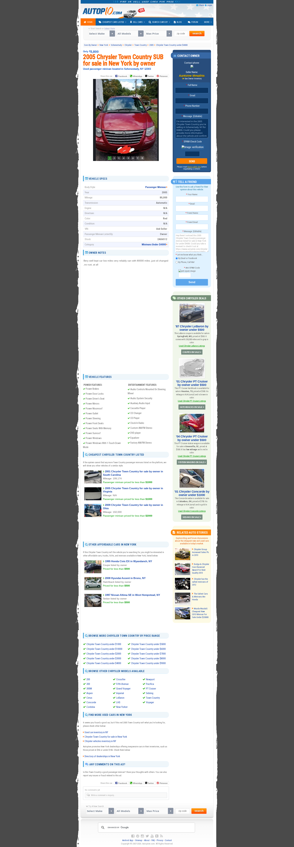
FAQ (153, 840)
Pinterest (164, 76)
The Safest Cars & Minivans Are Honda (200, 596)
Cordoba (90, 706)
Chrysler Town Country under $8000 (148, 658)
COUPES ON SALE (191, 352)
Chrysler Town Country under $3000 (103, 658)
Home (90, 22)
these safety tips (194, 167)
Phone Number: (192, 105)
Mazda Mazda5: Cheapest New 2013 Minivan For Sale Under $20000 (200, 612)
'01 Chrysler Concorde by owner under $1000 (191, 493)
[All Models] (130, 33)
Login (209, 5)
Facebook (122, 76)
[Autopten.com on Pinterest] (137, 836)
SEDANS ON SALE (191, 517)
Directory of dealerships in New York (102, 756)
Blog (179, 22)
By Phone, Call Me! (186, 262)
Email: (192, 95)
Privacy (160, 840)
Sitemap (138, 840)
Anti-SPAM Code (192, 267)
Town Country (153, 697)
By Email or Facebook (187, 258)
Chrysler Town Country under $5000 (148, 644)
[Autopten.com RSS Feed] (161, 836)
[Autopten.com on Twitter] (147, 836)
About (147, 840)
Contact (168, 840)
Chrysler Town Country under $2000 (103, 653)
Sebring (149, 693)
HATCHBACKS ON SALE (191, 407)
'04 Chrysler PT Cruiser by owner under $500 (192, 438)
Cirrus (89, 697)
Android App (127, 840)
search (196, 33)
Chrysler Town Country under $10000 (104, 648)
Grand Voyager (123, 688)
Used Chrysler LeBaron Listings (192, 346)
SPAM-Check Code (192, 141)
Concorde (91, 702)
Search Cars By (160, 22)
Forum (194, 22)
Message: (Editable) (192, 116)
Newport (150, 679)
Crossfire (120, 679)
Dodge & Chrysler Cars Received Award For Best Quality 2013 (200, 568)
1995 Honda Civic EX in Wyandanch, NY (128, 561)
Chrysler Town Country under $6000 (148, 648)
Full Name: (192, 85)
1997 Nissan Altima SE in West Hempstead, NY (132, 594)
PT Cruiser (151, 688)
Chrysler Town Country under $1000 (103, 644)
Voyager (150, 702)
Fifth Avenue (122, 684)
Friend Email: (192, 222)
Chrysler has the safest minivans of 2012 (200, 582)
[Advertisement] (126, 167)
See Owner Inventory (193, 78)
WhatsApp (137, 76)
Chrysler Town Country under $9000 (148, 663)
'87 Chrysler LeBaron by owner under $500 (191, 328)
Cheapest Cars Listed (113, 22)
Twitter (150, 76)
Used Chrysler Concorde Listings (192, 511)
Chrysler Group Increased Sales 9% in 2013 (200, 552)
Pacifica (150, 684)
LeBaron (120, 697)
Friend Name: (191, 213)
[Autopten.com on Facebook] (132, 836)
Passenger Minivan (155, 187)
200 (88, 679)
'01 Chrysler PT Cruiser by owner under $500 (192, 383)
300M (89, 688)
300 (88, 684)
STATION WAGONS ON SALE (191, 462)
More (206, 22)
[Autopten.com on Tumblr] (156, 836)
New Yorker (122, 706)
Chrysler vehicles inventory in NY (100, 741)
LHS (118, 702)
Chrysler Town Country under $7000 (148, 653)
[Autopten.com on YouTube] (152, 836)
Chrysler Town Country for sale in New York (106, 736)
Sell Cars (138, 22)
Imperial (120, 693)
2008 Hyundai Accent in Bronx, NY (125, 578)
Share (201, 5)
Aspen (89, 693)
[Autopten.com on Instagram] (142, 836)
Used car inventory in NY (96, 732)
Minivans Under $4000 (154, 244)
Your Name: (192, 194)
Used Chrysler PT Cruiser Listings (192, 401)
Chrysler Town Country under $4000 (103, 663)
